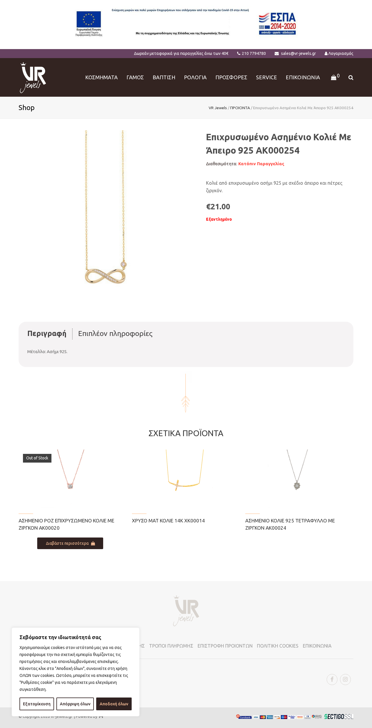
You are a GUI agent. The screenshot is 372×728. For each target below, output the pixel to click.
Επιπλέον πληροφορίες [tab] (115, 333)
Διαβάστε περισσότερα (67, 543)
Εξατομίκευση (37, 704)
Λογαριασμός (340, 53)
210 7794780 (254, 53)
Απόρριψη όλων (75, 704)
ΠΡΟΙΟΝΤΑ (240, 107)
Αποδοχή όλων (114, 704)
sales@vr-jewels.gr (298, 53)
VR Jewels (218, 107)
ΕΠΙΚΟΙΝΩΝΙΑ (317, 645)
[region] (76, 672)
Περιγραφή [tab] (47, 333)
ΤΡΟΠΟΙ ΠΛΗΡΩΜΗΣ (171, 645)
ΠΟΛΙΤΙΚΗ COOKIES (277, 645)
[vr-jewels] (33, 76)
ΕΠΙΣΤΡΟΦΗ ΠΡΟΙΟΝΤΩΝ (225, 645)
